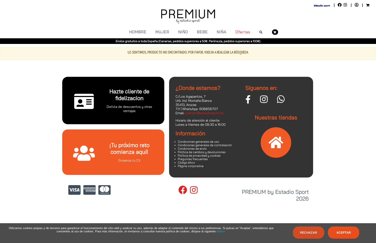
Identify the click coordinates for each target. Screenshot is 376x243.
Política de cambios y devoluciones (202, 152)
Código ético (186, 162)
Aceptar (343, 232)
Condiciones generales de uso (198, 141)
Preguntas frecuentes (193, 159)
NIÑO (183, 31)
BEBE (202, 31)
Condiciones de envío (192, 148)
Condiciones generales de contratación (205, 145)
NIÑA (222, 31)
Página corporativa (190, 166)
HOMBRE (137, 31)
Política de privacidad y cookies (199, 155)
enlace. (221, 231)
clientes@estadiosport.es (204, 113)
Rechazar (308, 232)
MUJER (162, 31)
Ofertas (242, 31)
